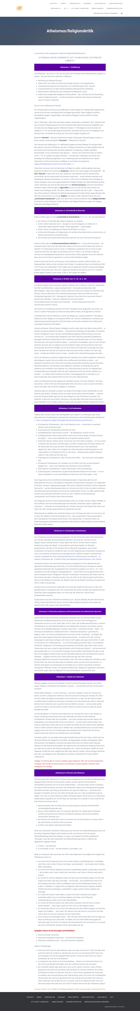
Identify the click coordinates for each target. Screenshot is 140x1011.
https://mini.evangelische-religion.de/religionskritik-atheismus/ (62, 53)
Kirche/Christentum (115, 3)
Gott (66, 8)
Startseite (53, 3)
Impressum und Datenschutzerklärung (106, 13)
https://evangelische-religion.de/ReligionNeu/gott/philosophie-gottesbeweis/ (64, 420)
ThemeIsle (121, 1006)
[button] (57, 3)
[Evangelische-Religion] (19, 8)
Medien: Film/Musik (97, 8)
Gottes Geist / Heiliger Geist (80, 8)
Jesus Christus (55, 8)
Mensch (63, 3)
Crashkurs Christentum (114, 8)
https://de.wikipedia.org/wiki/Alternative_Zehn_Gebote (82, 559)
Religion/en (87, 3)
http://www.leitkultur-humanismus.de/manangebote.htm (55, 554)
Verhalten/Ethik (75, 3)
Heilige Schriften (100, 3)
